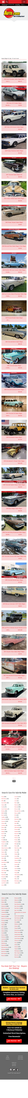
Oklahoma (17, 924)
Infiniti (2, 860)
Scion (16, 852)
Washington (17, 950)
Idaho (2, 926)
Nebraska (16, 900)
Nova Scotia (17, 920)
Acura (2, 796)
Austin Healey (4, 809)
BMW (2, 813)
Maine (2, 941)
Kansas (3, 935)
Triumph (16, 870)
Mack (16, 802)
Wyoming (16, 957)
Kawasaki (3, 874)
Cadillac (3, 817)
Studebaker (17, 858)
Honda (2, 850)
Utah (15, 944)
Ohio (15, 922)
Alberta (2, 902)
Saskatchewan (18, 934)
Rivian (16, 845)
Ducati (2, 833)
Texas (16, 942)
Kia (2, 878)
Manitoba (3, 943)
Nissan (16, 825)
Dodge (2, 831)
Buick (2, 815)
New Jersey (17, 906)
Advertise (7, 1057)
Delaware (3, 916)
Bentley (3, 811)
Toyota (16, 868)
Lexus (2, 885)
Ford (2, 839)
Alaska (2, 900)
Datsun (2, 827)
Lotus (16, 798)
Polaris (16, 835)
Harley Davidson (4, 848)
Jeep (2, 868)
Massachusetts (4, 947)
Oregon (16, 928)
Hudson (3, 852)
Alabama (3, 898)
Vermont (16, 946)
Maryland (3, 945)
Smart (16, 856)
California (3, 910)
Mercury (16, 813)
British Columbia (4, 908)
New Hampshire (18, 904)
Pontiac (16, 839)
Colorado (3, 912)
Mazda (16, 806)
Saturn (16, 850)
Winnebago (17, 880)
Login (24, 1)
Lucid (16, 800)
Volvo (16, 876)
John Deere (3, 870)
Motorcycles (14, 1065)
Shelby (16, 854)
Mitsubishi (17, 819)
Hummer (3, 854)
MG (15, 815)
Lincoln (16, 796)
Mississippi (3, 953)
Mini (15, 817)
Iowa (2, 932)
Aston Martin (4, 802)
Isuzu (2, 864)
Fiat (2, 837)
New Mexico (17, 908)
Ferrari (2, 835)
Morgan (16, 821)
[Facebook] (17, 1070)
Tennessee (17, 940)
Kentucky (3, 937)
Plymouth (16, 833)
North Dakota (17, 918)
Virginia (16, 948)
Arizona (3, 904)
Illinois (2, 928)
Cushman (3, 825)
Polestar (16, 837)
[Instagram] (11, 1070)
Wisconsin (17, 955)
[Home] (14, 13)
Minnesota (3, 951)
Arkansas (3, 906)
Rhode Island (17, 932)
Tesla (16, 866)
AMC (2, 800)
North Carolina (17, 915)
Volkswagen (17, 874)
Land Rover (3, 882)
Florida (2, 920)
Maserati (16, 804)
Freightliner (3, 841)
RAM (16, 843)
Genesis (3, 843)
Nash (16, 823)
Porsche (16, 841)
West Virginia (17, 952)
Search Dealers (20, 1057)
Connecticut (3, 914)
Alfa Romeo (3, 798)
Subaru (16, 860)
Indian (2, 858)
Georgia (3, 922)
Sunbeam (16, 862)
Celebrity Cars (14, 1062)
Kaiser (2, 872)
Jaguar (2, 866)
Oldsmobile (17, 827)
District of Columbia (5, 918)
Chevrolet (3, 819)
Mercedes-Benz (18, 811)
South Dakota (17, 938)
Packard (16, 829)
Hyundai (3, 856)
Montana (16, 898)
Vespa (16, 872)
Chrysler (3, 821)
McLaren (16, 809)
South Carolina (18, 936)
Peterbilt (16, 831)
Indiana (2, 930)
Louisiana (3, 939)
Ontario (16, 926)
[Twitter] (14, 1070)
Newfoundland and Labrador (20, 912)
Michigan (3, 949)
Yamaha (16, 882)
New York (16, 910)
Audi (2, 806)
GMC (2, 845)
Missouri (3, 955)
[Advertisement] (14, 38)
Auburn (2, 804)
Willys (16, 878)
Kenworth (3, 876)
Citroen (2, 823)
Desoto (2, 829)
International (4, 862)
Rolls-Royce (17, 848)
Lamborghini (3, 880)
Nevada (16, 902)
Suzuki (16, 864)
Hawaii (2, 924)
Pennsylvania (17, 930)
